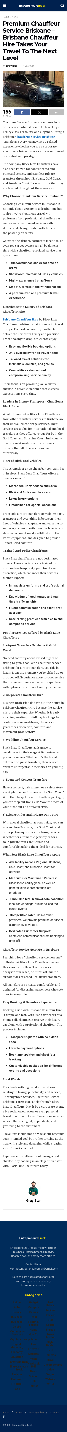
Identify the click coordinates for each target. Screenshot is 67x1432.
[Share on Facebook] (22, 112)
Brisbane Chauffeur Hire (20, 319)
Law (33, 1344)
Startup (50, 1329)
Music (33, 1358)
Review (50, 1315)
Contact (54, 1412)
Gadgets (33, 1307)
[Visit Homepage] (33, 5)
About (19, 1412)
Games (33, 1312)
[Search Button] (62, 5)
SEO (50, 1319)
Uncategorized (53, 1364)
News (15, 17)
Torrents (50, 1355)
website (50, 1379)
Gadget (33, 1302)
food (17, 1388)
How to (33, 1334)
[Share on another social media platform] (56, 112)
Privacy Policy (36, 1412)
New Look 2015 (34, 1365)
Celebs (16, 1326)
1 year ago (28, 66)
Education (17, 1356)
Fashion (17, 1374)
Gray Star (11, 66)
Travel (50, 1359)
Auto (17, 1307)
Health (34, 1316)
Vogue (50, 1374)
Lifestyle (33, 1349)
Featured (16, 1379)
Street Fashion (50, 1336)
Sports (50, 1324)
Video (50, 1369)
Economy (17, 1352)
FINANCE (16, 1384)
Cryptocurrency (20, 1339)
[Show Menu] (4, 5)
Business (17, 1316)
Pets (33, 1381)
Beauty (17, 1312)
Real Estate (50, 1304)
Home (6, 17)
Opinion (33, 1376)
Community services (17, 1333)
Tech (50, 1350)
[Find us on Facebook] (3, 1417)
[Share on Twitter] (39, 112)
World (50, 1384)
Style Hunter (50, 1344)
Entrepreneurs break (19, 1368)
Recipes (50, 1310)
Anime (17, 1302)
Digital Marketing (16, 1346)
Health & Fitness (33, 1323)
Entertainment (19, 1361)
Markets (33, 1353)
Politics (33, 1385)
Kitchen (33, 1339)
